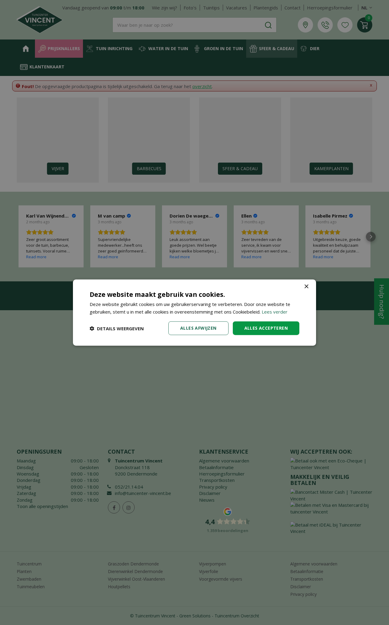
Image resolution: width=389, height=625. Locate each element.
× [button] (306, 286)
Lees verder (274, 311)
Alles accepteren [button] (266, 328)
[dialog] (194, 312)
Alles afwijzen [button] (198, 328)
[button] (117, 328)
